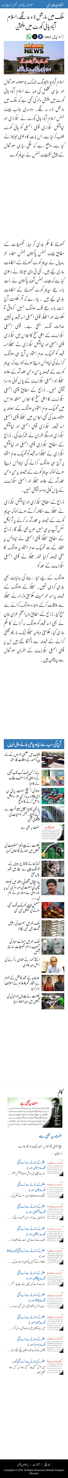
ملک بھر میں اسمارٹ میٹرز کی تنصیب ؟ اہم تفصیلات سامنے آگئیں (23, 946)
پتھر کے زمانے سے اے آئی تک (28, 1361)
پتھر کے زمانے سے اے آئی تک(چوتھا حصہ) (31, 1297)
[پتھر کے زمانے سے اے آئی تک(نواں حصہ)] (55, 1191)
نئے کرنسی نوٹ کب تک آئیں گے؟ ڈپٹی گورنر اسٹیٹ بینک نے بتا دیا (23, 777)
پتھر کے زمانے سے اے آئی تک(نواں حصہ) (31, 1187)
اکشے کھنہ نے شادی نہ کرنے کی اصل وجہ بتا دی (22, 962)
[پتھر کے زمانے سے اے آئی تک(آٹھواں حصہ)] (55, 1213)
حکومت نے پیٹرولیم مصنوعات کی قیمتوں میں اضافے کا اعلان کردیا (22, 848)
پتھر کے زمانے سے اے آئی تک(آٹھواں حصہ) (31, 1209)
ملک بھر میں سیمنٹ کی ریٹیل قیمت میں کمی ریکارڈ (24, 926)
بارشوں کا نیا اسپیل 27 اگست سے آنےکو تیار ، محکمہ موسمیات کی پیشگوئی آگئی (22, 814)
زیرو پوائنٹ (6, 4)
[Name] (62, 4)
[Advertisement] (34, 196)
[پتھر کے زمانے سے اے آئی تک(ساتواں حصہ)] (55, 1235)
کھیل (14, 4)
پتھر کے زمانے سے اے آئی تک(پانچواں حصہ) (31, 1275)
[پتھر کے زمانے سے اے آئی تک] (55, 1367)
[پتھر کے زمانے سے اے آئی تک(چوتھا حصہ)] (55, 1301)
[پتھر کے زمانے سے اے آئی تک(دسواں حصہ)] (55, 1169)
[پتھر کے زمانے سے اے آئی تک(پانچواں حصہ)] (55, 1279)
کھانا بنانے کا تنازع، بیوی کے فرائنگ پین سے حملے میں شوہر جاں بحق (24, 868)
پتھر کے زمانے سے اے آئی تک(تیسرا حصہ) (31, 1319)
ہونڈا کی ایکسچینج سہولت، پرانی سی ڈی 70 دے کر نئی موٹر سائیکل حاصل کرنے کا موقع (23, 795)
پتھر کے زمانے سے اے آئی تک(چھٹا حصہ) (26, 1253)
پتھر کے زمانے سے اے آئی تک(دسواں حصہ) (31, 1164)
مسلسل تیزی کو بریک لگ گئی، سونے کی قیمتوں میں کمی (23, 907)
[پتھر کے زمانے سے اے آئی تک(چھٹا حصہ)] (55, 1257)
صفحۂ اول (30, 4)
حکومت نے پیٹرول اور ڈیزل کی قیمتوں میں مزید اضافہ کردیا (23, 998)
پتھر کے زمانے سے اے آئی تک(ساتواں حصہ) (31, 1231)
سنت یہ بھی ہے (30, 827)
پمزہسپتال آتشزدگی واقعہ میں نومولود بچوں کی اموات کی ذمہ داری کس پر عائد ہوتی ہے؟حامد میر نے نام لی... (22, 889)
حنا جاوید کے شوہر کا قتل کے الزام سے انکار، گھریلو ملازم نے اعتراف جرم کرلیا (22, 982)
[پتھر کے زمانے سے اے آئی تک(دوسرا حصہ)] (55, 1345)
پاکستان (21, 4)
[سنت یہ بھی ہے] (35, 1114)
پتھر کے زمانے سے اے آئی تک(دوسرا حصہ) (31, 1341)
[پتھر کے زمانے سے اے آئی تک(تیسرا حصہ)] (55, 1323)
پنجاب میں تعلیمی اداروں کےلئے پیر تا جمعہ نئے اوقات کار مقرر (22, 757)
